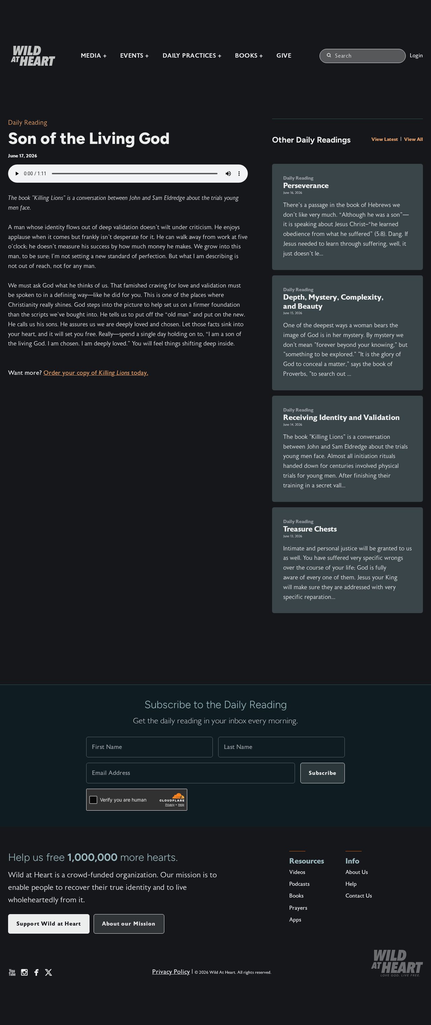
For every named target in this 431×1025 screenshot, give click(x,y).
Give (283, 55)
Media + (94, 55)
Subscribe (322, 773)
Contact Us (358, 896)
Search (343, 56)
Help (351, 884)
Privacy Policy (171, 971)
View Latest (385, 139)
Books (296, 896)
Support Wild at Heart (48, 924)
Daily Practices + (192, 55)
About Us (356, 872)
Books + (249, 55)
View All (413, 139)
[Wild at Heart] (397, 963)
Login (416, 56)
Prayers (298, 908)
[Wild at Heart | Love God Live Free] (30, 55)
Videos (297, 872)
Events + (134, 55)
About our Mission (129, 924)
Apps (295, 920)
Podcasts (299, 884)
